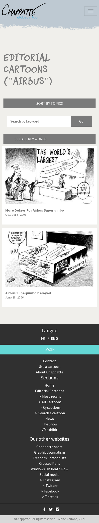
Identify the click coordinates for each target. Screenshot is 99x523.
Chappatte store (49, 446)
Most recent (51, 396)
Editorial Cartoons (49, 390)
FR (43, 338)
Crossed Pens (49, 463)
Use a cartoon (49, 366)
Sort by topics (49, 103)
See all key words (31, 139)
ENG (54, 338)
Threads (51, 496)
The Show (49, 424)
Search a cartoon (51, 413)
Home (49, 385)
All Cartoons (51, 402)
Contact (49, 361)
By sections (52, 407)
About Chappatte (49, 372)
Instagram (51, 480)
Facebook (51, 491)
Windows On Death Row (49, 469)
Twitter (52, 485)
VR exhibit (50, 429)
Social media (49, 474)
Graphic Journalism (49, 452)
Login (49, 349)
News (49, 418)
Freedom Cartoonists (49, 457)
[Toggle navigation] (90, 11)
